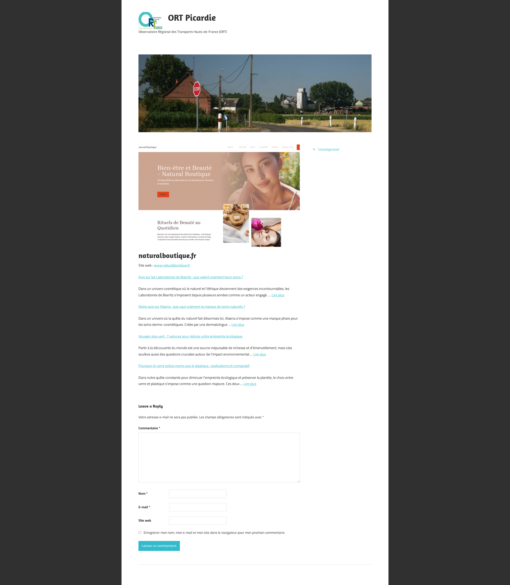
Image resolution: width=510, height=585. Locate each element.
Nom (143, 493)
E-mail (144, 507)
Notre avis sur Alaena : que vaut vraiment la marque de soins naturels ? (191, 306)
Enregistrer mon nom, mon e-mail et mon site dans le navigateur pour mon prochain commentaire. (214, 532)
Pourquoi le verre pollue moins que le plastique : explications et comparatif (194, 365)
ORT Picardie (192, 17)
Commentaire (149, 428)
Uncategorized (328, 149)
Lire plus (278, 295)
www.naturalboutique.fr (172, 265)
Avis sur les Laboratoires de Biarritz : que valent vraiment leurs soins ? (190, 277)
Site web (144, 520)
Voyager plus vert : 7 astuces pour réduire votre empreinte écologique (190, 336)
